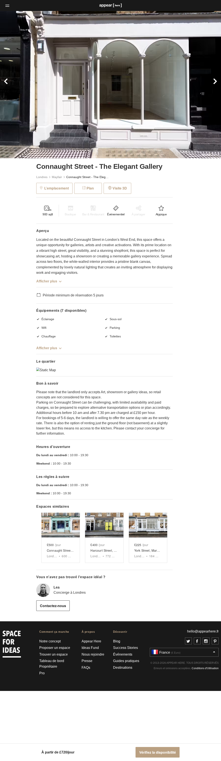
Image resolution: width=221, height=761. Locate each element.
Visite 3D (119, 188)
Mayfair (57, 177)
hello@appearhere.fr (203, 631)
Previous (16, 84)
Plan (90, 188)
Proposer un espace (54, 648)
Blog (116, 641)
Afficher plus (46, 281)
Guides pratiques (126, 661)
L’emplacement (56, 188)
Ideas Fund (90, 648)
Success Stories (125, 648)
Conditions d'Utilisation (205, 668)
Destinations (122, 667)
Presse (87, 661)
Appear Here (91, 641)
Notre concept (50, 641)
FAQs (86, 667)
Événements (122, 654)
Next (204, 84)
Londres (41, 177)
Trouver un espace (53, 654)
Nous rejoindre (93, 654)
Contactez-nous (53, 605)
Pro (42, 673)
